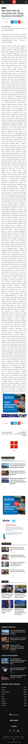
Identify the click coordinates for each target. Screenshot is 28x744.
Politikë (3, 607)
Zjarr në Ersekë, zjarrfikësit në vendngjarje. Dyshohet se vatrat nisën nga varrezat (18, 465)
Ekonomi (13, 738)
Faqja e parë (6, 736)
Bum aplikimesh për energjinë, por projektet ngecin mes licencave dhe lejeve (17, 564)
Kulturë (22, 738)
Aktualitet (8, 5)
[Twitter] (18, 730)
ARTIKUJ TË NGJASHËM (8, 458)
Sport (14, 739)
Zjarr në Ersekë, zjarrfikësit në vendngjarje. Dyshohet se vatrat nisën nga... (18, 632)
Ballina (2, 5)
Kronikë (21, 736)
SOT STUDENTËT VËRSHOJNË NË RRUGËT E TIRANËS (20, 434)
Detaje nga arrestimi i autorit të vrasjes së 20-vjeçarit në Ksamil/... (20, 596)
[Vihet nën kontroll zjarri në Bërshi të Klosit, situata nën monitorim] (5, 473)
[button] (26, 2)
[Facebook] (10, 730)
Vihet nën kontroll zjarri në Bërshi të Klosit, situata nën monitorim (17, 472)
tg (3, 18)
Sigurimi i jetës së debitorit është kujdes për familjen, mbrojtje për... (18, 669)
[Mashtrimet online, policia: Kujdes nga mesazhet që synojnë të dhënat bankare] (21, 604)
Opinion (4, 738)
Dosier (8, 738)
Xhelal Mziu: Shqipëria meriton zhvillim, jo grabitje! (6, 611)
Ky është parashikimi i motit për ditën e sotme (7, 433)
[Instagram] (14, 730)
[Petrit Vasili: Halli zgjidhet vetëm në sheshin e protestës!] (5, 677)
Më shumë (13, 577)
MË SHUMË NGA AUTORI (8, 460)
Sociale (18, 738)
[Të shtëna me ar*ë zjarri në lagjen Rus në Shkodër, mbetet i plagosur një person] (5, 571)
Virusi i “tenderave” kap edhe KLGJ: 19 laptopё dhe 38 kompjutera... (7, 596)
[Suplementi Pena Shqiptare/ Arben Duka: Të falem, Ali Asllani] (5, 557)
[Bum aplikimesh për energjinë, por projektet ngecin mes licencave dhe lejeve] (5, 564)
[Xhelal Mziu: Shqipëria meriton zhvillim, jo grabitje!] (7, 604)
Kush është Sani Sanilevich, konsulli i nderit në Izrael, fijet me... (17, 549)
